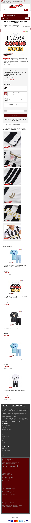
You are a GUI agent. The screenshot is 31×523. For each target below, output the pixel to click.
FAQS (3, 440)
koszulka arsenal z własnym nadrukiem (10, 466)
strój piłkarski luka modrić (7, 477)
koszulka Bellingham (6, 480)
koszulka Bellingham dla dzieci (8, 494)
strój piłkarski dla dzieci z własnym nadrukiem (11, 508)
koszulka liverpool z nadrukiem (8, 463)
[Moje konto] (28, 2)
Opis (3, 124)
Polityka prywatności (6, 425)
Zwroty (3, 432)
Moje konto (4, 448)
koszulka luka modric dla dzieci (8, 492)
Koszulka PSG (9, 416)
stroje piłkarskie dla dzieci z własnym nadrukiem (12, 505)
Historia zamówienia (6, 450)
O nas (3, 438)
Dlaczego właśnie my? (6, 434)
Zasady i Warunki (5, 436)
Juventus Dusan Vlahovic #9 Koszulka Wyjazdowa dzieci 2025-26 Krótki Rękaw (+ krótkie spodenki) (15, 266)
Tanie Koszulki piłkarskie (23, 516)
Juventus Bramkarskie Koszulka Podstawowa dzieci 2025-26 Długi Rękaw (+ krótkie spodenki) (15, 297)
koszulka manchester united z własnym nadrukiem (12, 465)
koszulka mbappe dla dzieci (8, 491)
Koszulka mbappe (6, 473)
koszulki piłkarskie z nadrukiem (8, 502)
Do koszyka (15, 115)
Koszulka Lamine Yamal (7, 474)
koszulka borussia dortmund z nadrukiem (11, 462)
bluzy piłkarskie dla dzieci (7, 500)
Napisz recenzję (17, 64)
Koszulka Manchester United (12, 414)
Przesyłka (4, 427)
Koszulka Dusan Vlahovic (14, 25)
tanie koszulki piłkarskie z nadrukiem (10, 506)
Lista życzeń (4, 452)
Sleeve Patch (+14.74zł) (15, 104)
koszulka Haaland (6, 478)
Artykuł (3, 455)
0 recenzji (11, 64)
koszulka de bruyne (6, 476)
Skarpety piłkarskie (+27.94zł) (16, 99)
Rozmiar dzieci (12, 86)
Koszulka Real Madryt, (17, 413)
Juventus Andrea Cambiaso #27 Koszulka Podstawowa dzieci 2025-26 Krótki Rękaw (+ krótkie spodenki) (14, 391)
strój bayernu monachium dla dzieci (9, 489)
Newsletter (4, 453)
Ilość (4, 108)
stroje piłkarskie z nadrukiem (8, 503)
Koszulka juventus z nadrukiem (8, 460)
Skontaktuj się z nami (6, 429)
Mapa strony (4, 444)
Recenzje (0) (8, 124)
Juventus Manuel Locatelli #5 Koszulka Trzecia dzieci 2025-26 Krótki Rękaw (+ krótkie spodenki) (15, 328)
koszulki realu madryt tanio (7, 459)
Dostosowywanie (12, 92)
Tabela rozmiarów (16, 124)
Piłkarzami (6, 25)
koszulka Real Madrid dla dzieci (8, 487)
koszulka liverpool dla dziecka (8, 488)
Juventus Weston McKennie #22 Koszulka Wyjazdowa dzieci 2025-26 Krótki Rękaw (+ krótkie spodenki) (15, 359)
